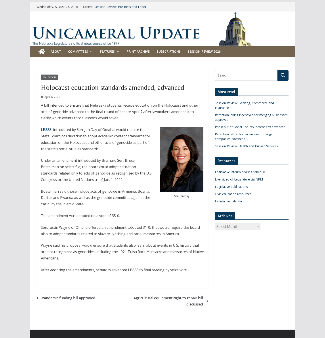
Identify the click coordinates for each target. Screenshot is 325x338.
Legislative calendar (229, 201)
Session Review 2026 (204, 51)
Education (49, 77)
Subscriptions (169, 51)
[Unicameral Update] (162, 14)
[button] (90, 51)
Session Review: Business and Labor (120, 7)
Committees (78, 51)
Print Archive (138, 51)
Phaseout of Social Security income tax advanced (250, 127)
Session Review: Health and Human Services (246, 146)
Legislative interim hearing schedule (240, 172)
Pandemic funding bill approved (68, 298)
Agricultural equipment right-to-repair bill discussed (168, 301)
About (56, 51)
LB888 (46, 129)
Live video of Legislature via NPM (239, 179)
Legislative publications (231, 186)
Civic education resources (233, 194)
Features (107, 51)
